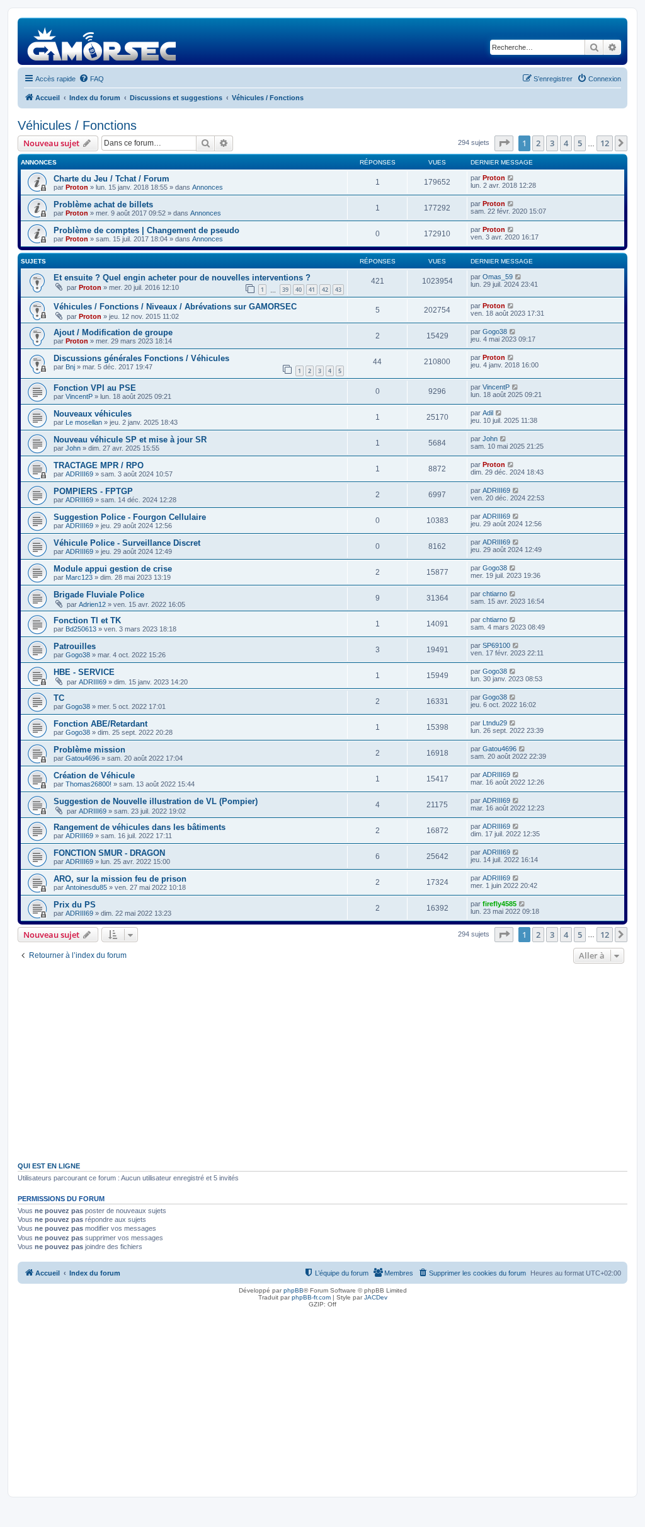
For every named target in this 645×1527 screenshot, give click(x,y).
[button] (503, 143)
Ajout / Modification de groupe (113, 332)
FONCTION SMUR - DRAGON (109, 853)
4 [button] (566, 143)
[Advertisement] (322, 1061)
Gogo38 (494, 331)
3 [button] (552, 143)
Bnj (70, 367)
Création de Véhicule (94, 775)
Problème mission (89, 749)
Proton (77, 187)
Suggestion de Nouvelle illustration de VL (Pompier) (156, 801)
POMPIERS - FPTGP (93, 491)
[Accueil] (102, 41)
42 (325, 289)
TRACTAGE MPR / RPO (99, 465)
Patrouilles (75, 646)
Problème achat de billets (103, 204)
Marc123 (79, 577)
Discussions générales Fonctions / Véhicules (141, 358)
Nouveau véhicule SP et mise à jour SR (130, 439)
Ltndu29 (494, 723)
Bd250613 (81, 629)
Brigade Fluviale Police (99, 594)
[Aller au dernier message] (511, 178)
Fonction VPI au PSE (95, 388)
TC (59, 698)
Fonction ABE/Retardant (100, 724)
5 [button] (580, 143)
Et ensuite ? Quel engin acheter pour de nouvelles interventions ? (182, 277)
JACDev (375, 1297)
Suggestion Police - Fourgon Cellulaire (130, 517)
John (73, 448)
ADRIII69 (79, 474)
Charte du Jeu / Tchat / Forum (111, 178)
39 (285, 289)
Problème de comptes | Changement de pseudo (146, 230)
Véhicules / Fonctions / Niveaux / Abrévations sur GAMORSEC (175, 306)
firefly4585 (499, 904)
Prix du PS (75, 904)
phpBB (293, 1290)
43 (338, 289)
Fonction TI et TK (87, 620)
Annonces (207, 187)
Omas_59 (497, 276)
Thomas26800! (88, 784)
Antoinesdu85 (86, 887)
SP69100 (496, 645)
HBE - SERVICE (84, 672)
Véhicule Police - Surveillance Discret (127, 543)
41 (312, 289)
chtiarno (494, 593)
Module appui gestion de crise (113, 568)
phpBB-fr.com (311, 1297)
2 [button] (538, 143)
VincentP (79, 396)
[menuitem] (91, 78)
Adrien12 (92, 604)
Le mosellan (84, 422)
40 (298, 289)
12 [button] (604, 143)
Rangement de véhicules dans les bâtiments (139, 827)
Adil (487, 413)
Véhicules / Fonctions (77, 125)
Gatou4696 (83, 758)
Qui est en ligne (49, 1166)
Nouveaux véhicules (93, 413)
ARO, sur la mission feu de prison (120, 879)
